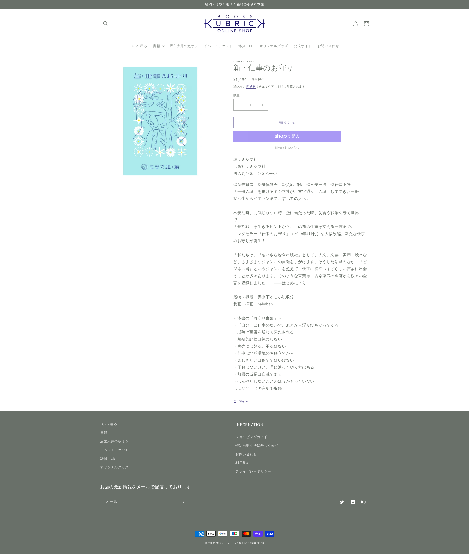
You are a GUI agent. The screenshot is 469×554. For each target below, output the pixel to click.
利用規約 (242, 463)
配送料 (251, 86)
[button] (105, 23)
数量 (236, 95)
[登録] (182, 501)
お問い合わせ (246, 454)
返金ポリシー (224, 542)
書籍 (103, 433)
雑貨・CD (107, 458)
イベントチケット (114, 450)
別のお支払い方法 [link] (287, 148)
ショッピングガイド (251, 437)
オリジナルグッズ (114, 467)
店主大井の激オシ (114, 441)
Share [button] (243, 401)
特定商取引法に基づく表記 (256, 445)
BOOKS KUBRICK (254, 542)
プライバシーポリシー (253, 471)
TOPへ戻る (108, 424)
